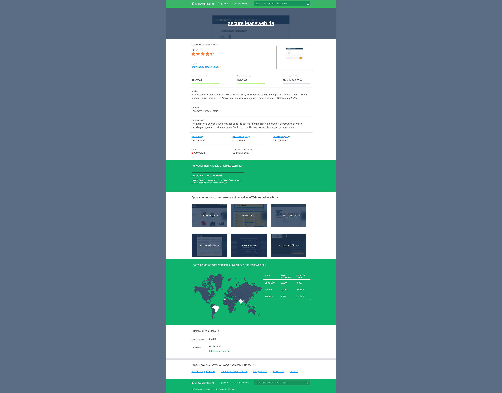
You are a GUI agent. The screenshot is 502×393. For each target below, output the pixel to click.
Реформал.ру (208, 389)
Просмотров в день (280, 137)
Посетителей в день (240, 137)
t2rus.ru (294, 371)
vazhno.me (278, 371)
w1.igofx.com (260, 371)
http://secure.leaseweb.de (205, 67)
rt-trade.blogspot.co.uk (203, 371)
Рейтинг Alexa (197, 137)
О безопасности (240, 4)
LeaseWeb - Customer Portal (207, 175)
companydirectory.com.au (234, 371)
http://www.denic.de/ (219, 351)
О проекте (223, 4)
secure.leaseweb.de (251, 23)
